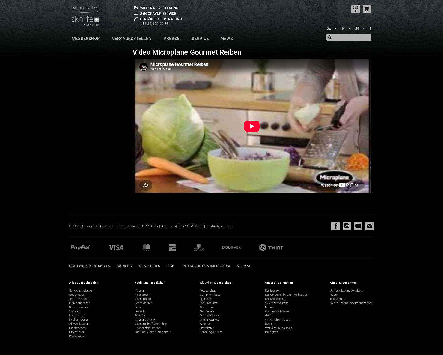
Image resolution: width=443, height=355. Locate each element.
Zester (139, 307)
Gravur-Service (209, 319)
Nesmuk (270, 307)
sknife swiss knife (276, 303)
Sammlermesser (211, 294)
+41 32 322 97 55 (154, 24)
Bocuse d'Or (338, 299)
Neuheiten (206, 299)
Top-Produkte (208, 303)
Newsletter (149, 266)
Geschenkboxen (210, 315)
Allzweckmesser (79, 323)
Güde (268, 315)
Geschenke (207, 311)
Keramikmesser (79, 307)
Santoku (74, 311)
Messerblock (143, 299)
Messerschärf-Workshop (151, 323)
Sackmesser (77, 294)
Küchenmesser (78, 319)
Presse (172, 38)
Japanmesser (78, 299)
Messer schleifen (145, 319)
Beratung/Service (211, 332)
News (227, 38)
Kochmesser (77, 315)
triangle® (271, 332)
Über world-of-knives (89, 266)
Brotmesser (76, 332)
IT (369, 28)
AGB (170, 266)
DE (328, 28)
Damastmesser (79, 303)
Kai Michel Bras (275, 299)
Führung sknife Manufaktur (153, 332)
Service (200, 38)
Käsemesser (77, 336)
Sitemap (244, 266)
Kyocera (270, 323)
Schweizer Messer (81, 290)
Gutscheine (207, 307)
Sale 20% (206, 323)
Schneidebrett (144, 303)
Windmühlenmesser (278, 319)
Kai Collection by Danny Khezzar (286, 294)
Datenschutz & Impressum (205, 266)
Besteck (140, 311)
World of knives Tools (278, 328)
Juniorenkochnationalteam (347, 290)
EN (356, 28)
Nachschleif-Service (147, 328)
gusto (334, 294)
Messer (139, 290)
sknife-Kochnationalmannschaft (351, 303)
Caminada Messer (277, 311)
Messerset (141, 294)
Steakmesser (78, 328)
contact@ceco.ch (220, 226)
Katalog (124, 266)
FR (342, 28)
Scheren (140, 315)
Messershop (86, 38)
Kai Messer (272, 290)
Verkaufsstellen (131, 38)
